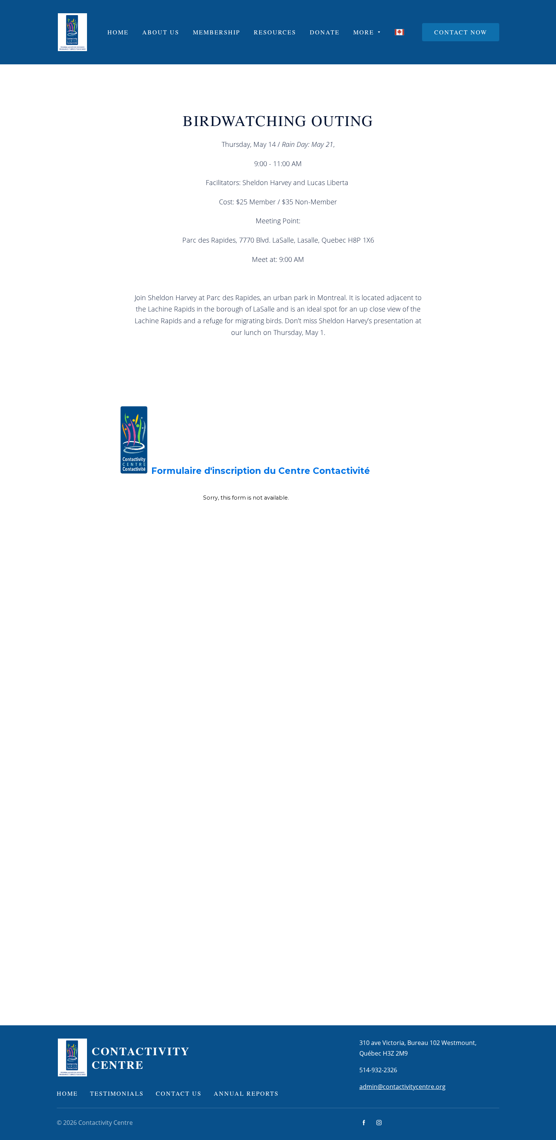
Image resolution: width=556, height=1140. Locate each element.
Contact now (460, 32)
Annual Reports (246, 1093)
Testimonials (117, 1093)
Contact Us (179, 1093)
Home (67, 1093)
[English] (399, 32)
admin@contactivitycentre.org (402, 1086)
